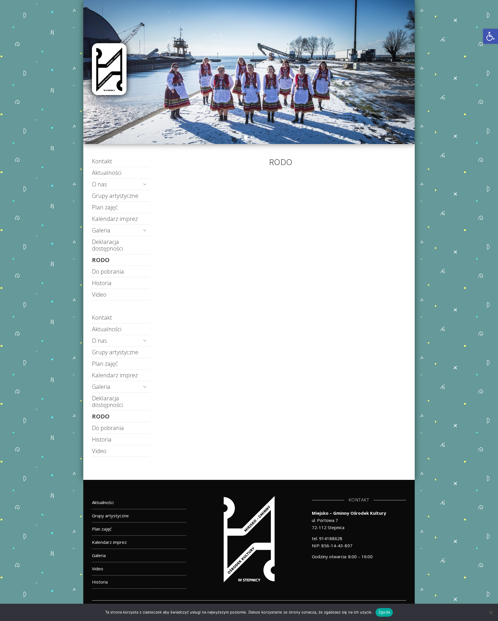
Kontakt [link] (102, 161)
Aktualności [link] (106, 173)
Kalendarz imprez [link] (115, 219)
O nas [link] (99, 184)
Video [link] (99, 294)
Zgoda (384, 612)
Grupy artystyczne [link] (115, 196)
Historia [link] (102, 283)
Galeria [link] (101, 230)
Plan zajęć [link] (105, 207)
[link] (490, 36)
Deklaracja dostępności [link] (107, 245)
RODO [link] (101, 260)
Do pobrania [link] (108, 271)
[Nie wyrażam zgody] (491, 612)
